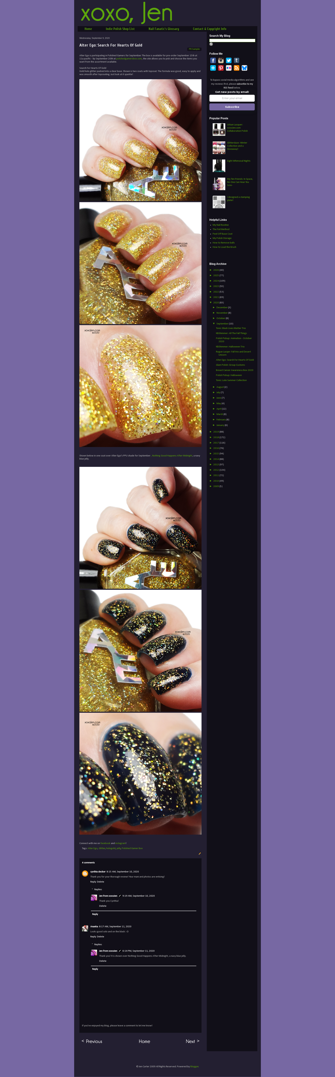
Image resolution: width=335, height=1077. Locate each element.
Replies (98, 889)
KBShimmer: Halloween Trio (230, 346)
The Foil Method (221, 229)
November (222, 313)
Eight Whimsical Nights (238, 161)
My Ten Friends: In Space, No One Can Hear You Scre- (240, 182)
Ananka (94, 926)
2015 (216, 453)
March (220, 414)
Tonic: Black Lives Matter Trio (231, 328)
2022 (216, 292)
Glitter (102, 848)
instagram (120, 843)
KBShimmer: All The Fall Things (231, 333)
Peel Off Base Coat (222, 234)
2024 (216, 281)
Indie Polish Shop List (120, 29)
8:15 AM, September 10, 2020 (123, 871)
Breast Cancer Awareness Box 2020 (234, 370)
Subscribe (232, 106)
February (221, 419)
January (221, 425)
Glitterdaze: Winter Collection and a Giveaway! (237, 146)
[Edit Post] (199, 853)
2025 (216, 275)
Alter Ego (93, 848)
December (222, 307)
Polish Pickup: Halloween (229, 375)
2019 (216, 432)
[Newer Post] (193, 1043)
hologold (111, 848)
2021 (216, 297)
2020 (216, 302)
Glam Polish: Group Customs (230, 365)
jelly (119, 848)
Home (88, 29)
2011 (216, 475)
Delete (100, 882)
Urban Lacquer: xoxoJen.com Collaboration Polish (237, 127)
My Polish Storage (222, 238)
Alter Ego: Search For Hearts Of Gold (235, 360)
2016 (216, 448)
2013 (216, 464)
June (219, 398)
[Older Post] (91, 1043)
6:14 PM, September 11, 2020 (138, 951)
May (219, 403)
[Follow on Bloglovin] (213, 70)
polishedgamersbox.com (129, 58)
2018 (216, 437)
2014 (216, 459)
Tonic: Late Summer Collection (231, 380)
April (219, 409)
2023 (216, 286)
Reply (93, 882)
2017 (216, 443)
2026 (216, 270)
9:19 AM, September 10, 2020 (138, 896)
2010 (216, 481)
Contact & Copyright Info (209, 29)
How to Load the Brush (224, 247)
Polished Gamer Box (132, 848)
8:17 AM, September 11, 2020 (115, 926)
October (221, 318)
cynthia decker (98, 871)
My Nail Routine (221, 225)
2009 (216, 486)
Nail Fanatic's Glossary (164, 29)
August (220, 387)
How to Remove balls (224, 243)
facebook (105, 843)
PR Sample (194, 49)
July (219, 392)
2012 (216, 470)
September (223, 323)
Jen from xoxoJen (108, 896)
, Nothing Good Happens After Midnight (171, 455)
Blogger (194, 1066)
